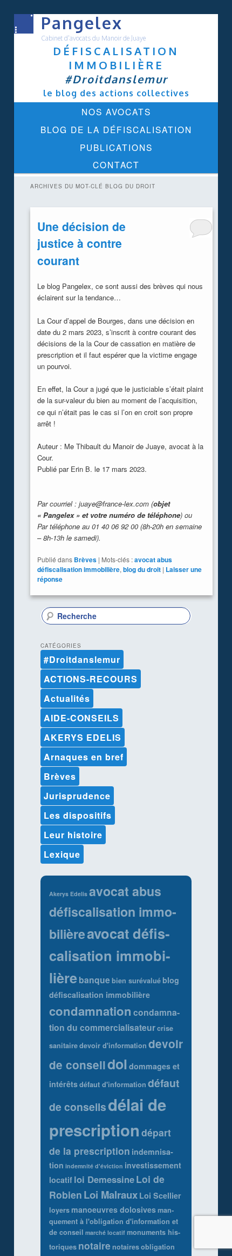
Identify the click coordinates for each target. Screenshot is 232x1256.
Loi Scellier (160, 1195)
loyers (59, 1210)
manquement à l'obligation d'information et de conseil (113, 1221)
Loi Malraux (111, 1194)
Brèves (85, 559)
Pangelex (81, 22)
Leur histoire (73, 834)
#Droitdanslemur (82, 659)
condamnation (90, 1011)
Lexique (62, 854)
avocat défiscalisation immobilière (109, 955)
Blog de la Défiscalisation (116, 129)
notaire (94, 1245)
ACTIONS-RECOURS (91, 679)
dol (117, 1064)
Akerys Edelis (68, 894)
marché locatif (105, 1232)
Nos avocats (116, 111)
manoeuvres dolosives (113, 1209)
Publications (116, 147)
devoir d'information (113, 1045)
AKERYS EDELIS (82, 737)
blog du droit (142, 569)
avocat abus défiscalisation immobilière (104, 564)
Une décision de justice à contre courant (81, 243)
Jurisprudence (77, 796)
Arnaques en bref (84, 757)
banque (94, 980)
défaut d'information (112, 1084)
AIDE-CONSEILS (81, 718)
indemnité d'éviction (94, 1166)
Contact (116, 164)
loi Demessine (104, 1179)
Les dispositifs (78, 815)
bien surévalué (136, 980)
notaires (125, 1247)
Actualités (67, 698)
